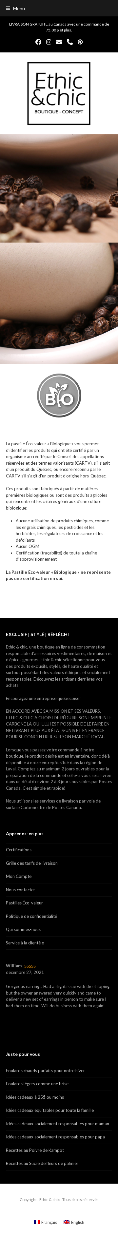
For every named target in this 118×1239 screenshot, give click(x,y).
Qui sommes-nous (23, 929)
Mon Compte (18, 876)
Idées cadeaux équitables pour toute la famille (50, 1110)
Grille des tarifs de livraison (32, 863)
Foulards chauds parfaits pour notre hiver (45, 1070)
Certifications (18, 849)
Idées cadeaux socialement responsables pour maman (57, 1123)
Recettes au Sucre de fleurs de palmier (42, 1163)
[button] (15, 8)
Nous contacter (20, 889)
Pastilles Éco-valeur (24, 902)
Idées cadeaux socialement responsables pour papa (55, 1136)
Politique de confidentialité (31, 916)
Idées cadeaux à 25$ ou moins (35, 1097)
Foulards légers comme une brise (37, 1083)
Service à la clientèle (25, 942)
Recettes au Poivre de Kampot (35, 1150)
